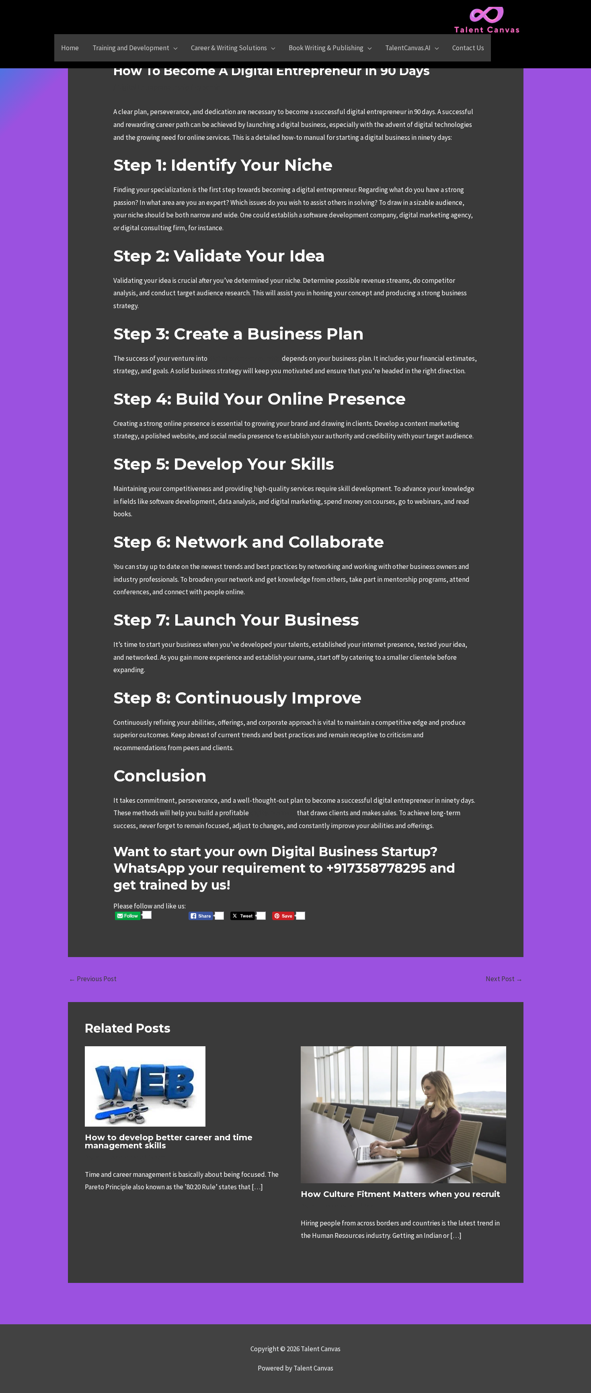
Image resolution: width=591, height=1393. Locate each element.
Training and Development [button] (130, 47)
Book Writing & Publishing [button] (326, 47)
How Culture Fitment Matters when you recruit (400, 1194)
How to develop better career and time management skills (168, 1141)
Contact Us (468, 47)
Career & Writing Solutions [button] (229, 47)
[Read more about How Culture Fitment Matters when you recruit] (404, 1114)
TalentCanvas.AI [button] (408, 47)
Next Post (504, 978)
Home (70, 47)
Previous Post (93, 978)
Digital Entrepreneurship (153, 87)
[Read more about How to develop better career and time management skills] (145, 1085)
